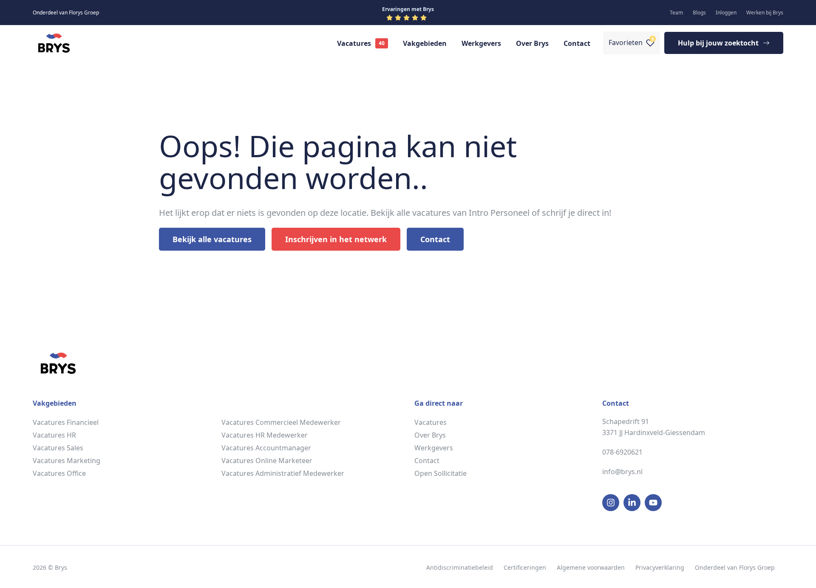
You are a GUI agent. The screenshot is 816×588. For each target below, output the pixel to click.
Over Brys (532, 43)
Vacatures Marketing (66, 460)
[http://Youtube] (653, 502)
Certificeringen (525, 567)
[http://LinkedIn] (631, 502)
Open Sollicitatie (440, 473)
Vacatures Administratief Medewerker (282, 473)
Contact (577, 43)
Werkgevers (481, 43)
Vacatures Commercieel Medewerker (281, 422)
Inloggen (726, 12)
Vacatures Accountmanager (266, 447)
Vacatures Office (59, 473)
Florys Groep (757, 567)
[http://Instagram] (610, 502)
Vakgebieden (425, 43)
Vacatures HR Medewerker (264, 435)
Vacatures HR (54, 435)
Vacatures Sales (58, 447)
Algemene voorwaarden (591, 567)
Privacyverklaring (659, 567)
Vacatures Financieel (66, 422)
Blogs (699, 12)
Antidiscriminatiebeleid (459, 567)
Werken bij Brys (764, 12)
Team (676, 12)
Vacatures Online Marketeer (266, 460)
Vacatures (354, 43)
